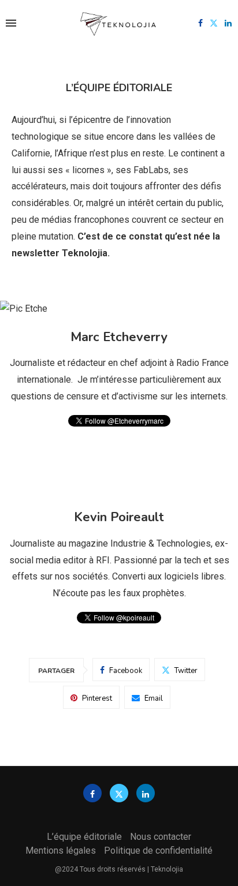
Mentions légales (60, 850)
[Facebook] (200, 23)
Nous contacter (160, 836)
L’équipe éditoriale (84, 836)
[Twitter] (213, 23)
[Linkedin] (228, 23)
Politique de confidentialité (158, 850)
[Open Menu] (11, 23)
